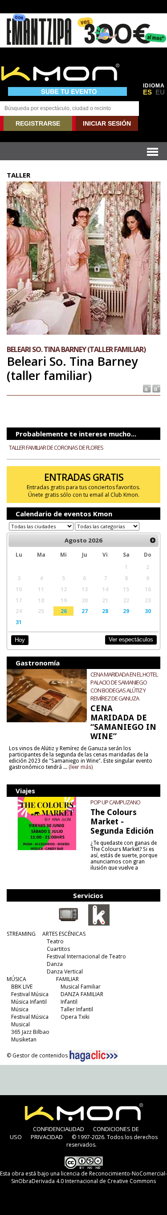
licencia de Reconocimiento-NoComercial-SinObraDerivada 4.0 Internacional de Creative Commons (89, 1177)
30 (148, 610)
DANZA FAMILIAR (82, 994)
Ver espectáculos (131, 639)
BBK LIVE (22, 986)
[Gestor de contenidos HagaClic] (93, 1056)
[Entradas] (99, 923)
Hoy (20, 640)
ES (147, 92)
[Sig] (152, 540)
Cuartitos (58, 949)
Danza (55, 964)
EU (160, 92)
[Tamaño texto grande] (155, 388)
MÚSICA (16, 979)
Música (20, 1009)
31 (19, 621)
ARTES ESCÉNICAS (64, 934)
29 (126, 610)
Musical (20, 1024)
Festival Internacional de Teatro (86, 956)
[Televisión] (68, 923)
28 (105, 610)
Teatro (55, 941)
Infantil (69, 1001)
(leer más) (81, 767)
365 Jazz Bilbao (30, 1032)
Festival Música (30, 994)
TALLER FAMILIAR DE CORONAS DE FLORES (56, 447)
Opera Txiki (75, 1017)
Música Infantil (29, 1001)
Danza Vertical (65, 971)
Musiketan (24, 1039)
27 (84, 610)
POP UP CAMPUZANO (115, 802)
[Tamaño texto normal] (146, 388)
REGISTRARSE (38, 123)
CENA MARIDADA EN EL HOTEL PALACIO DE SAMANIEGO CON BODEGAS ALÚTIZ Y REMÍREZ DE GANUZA (124, 686)
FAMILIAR (67, 979)
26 (64, 610)
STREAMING (21, 934)
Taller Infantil (77, 1009)
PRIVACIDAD (47, 1137)
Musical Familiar (81, 986)
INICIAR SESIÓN (107, 123)
